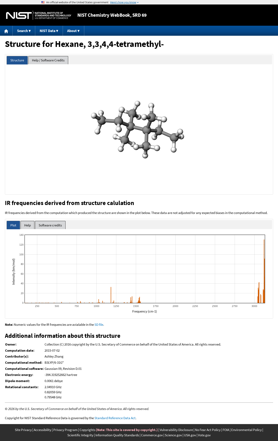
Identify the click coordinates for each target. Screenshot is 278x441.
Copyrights (87, 430)
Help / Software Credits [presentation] (48, 60)
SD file (98, 324)
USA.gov (190, 435)
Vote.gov (204, 435)
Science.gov (173, 435)
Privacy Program (65, 430)
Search (22, 30)
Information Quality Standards (117, 435)
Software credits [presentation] (50, 225)
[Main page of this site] (6, 31)
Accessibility (42, 430)
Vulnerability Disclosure (176, 430)
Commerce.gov (152, 435)
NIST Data (47, 30)
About (72, 30)
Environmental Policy (246, 430)
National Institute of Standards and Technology (38, 15)
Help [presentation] (27, 225)
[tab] (17, 60)
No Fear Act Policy (208, 430)
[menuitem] (6, 31)
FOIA (226, 430)
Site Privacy (23, 430)
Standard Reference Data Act (115, 418)
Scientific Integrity (80, 435)
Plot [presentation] (13, 225)
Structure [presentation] (17, 60)
